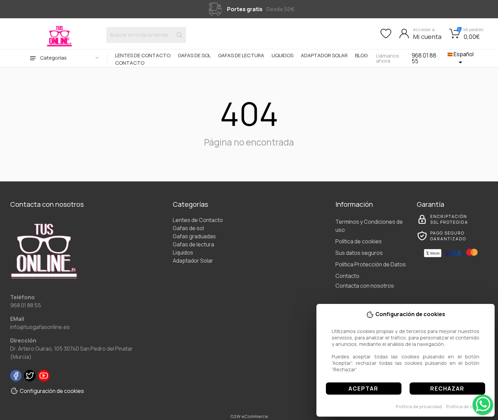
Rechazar (447, 388)
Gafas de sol (194, 55)
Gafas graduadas (194, 236)
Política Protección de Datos (370, 264)
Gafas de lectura (241, 55)
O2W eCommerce (249, 416)
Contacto (129, 62)
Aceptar (363, 388)
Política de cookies (466, 406)
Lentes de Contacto (142, 55)
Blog (361, 55)
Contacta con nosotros (364, 285)
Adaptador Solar (324, 55)
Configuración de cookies (52, 391)
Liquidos (282, 55)
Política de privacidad (419, 406)
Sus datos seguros (359, 253)
